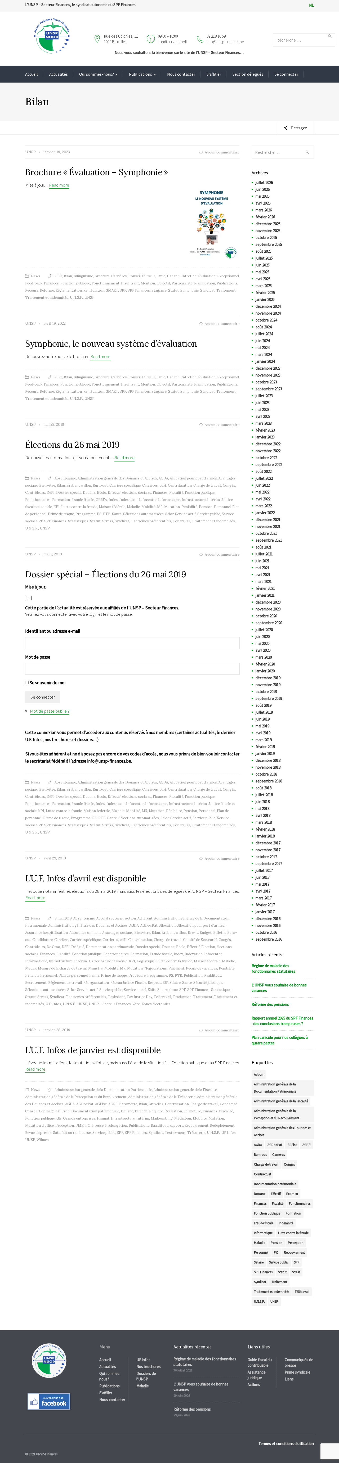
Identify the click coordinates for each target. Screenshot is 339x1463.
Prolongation (116, 1125)
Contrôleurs (35, 492)
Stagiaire (159, 290)
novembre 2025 (268, 230)
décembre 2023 (268, 368)
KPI (56, 507)
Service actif (185, 514)
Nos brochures (148, 1366)
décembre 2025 (268, 223)
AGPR (113, 1104)
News (35, 276)
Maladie (133, 507)
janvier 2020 (265, 670)
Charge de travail (207, 485)
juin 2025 (263, 265)
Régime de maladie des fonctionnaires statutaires (273, 968)
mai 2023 (262, 409)
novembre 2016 (268, 925)
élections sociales (136, 492)
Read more (59, 185)
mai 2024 (262, 347)
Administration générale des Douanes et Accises (117, 478)
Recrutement (36, 982)
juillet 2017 (264, 870)
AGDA (163, 478)
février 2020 (265, 664)
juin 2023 (263, 402)
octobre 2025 (266, 237)
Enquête (156, 1111)
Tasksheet (116, 997)
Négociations (155, 968)
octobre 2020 (266, 615)
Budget (206, 932)
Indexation (128, 499)
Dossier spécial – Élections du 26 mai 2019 (105, 574)
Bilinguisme (83, 276)
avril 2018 (263, 815)
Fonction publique (75, 283)
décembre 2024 (268, 306)
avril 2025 (263, 278)
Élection (208, 947)
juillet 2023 (264, 395)
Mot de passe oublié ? (49, 711)
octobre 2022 (266, 457)
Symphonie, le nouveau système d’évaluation (111, 343)
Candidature (42, 939)
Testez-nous (175, 1132)
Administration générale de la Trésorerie (161, 1097)
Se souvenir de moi (47, 683)
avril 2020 (263, 650)
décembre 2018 (268, 760)
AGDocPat (149, 925)
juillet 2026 (264, 182)
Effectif (114, 492)
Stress (107, 521)
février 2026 (265, 216)
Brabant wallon (78, 485)
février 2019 (265, 746)
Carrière (61, 939)
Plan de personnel (73, 975)
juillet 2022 (264, 478)
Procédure (137, 975)
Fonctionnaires (38, 499)
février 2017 (265, 904)
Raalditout (212, 975)
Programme (85, 514)
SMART (112, 290)
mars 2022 (264, 505)
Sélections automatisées (143, 514)
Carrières (119, 276)
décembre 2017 (268, 842)
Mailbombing (162, 1118)
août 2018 (263, 787)
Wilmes (43, 1140)
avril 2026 (263, 203)
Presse (98, 1125)
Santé (117, 514)
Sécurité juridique (207, 982)
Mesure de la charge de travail (62, 968)
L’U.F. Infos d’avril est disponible (85, 878)
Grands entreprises (79, 1118)
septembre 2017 (269, 863)
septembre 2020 (269, 622)
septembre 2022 (269, 464)
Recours (31, 290)
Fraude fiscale (83, 499)
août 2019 (263, 705)
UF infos (143, 1359)
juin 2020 (263, 636)
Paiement (176, 968)
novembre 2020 (268, 609)
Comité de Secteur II (200, 939)
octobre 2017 (266, 856)
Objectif (163, 283)
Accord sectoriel (109, 918)
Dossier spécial (68, 492)
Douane (89, 492)
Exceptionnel (228, 276)
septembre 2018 (269, 780)
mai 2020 (262, 643)
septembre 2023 (269, 388)
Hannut (103, 1118)
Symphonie (189, 290)
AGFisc (101, 1104)
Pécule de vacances (201, 968)
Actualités (58, 74)
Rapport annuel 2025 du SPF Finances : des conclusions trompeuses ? (282, 1021)
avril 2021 (263, 574)
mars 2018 (264, 822)
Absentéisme (65, 478)
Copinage (47, 1111)
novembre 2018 (268, 767)
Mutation (172, 507)
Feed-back (33, 283)
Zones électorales (156, 1004)
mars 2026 (264, 209)
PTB (106, 514)
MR (160, 507)
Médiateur (182, 1118)
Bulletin (219, 932)
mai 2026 (262, 196)
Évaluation (207, 276)
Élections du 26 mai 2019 (72, 444)
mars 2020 (264, 657)
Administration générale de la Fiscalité (185, 1090)
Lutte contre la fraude (79, 507)
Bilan (68, 276)
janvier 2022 (265, 512)
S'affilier (105, 1392)
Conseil (134, 276)
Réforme (47, 290)
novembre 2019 (268, 684)
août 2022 (263, 471)
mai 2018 (262, 808)
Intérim (213, 499)
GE (58, 1118)
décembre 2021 (268, 519)
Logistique (146, 961)
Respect (154, 982)
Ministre (95, 968)
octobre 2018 (266, 774)
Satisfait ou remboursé (72, 1132)
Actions (254, 1384)
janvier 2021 (265, 595)
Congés (229, 485)
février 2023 (265, 430)
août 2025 (263, 251)
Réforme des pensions (270, 1004)
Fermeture (192, 1111)
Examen (292, 1194)
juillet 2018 (264, 794)
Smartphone (167, 990)
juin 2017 (263, 877)
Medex (30, 968)
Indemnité (286, 1223)
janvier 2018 (265, 836)
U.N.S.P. (76, 297)
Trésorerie (196, 1132)
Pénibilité (189, 507)
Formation (61, 499)
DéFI (51, 492)
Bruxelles (156, 1104)
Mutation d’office (39, 1125)
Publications (140, 74)
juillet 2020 (264, 629)
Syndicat (207, 290)
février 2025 (265, 292)
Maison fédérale (112, 507)
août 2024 (263, 326)
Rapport (176, 1125)
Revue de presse (38, 1132)
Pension (205, 507)
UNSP (89, 297)
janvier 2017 (265, 911)
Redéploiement (222, 1125)
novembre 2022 (268, 450)
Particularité (182, 283)
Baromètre (128, 1104)
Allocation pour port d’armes (193, 478)
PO (88, 1125)
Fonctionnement (105, 283)
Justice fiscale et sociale (107, 961)
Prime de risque (61, 514)
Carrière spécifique (125, 485)
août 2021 (263, 547)
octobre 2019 (266, 691)
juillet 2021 (264, 553)
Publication (193, 975)
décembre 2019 (268, 677)
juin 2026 (263, 189)
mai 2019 (262, 725)
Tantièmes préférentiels (151, 521)
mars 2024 (264, 354)
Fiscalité (176, 492)
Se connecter (286, 74)
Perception (64, 1125)
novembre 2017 (268, 849)
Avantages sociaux (117, 932)
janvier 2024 (265, 361)
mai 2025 (262, 271)
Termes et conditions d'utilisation (286, 1443)
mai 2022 (262, 492)
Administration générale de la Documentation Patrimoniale (103, 1090)
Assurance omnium (85, 932)
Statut (173, 290)
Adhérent (145, 918)
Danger (173, 276)
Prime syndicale (297, 1372)
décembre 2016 (268, 918)
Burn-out (100, 485)
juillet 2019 (264, 712)
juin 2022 (263, 485)
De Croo (53, 947)
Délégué (77, 947)
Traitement (226, 290)
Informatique (169, 499)
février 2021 (265, 588)
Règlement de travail (65, 982)
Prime (94, 975)
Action (130, 918)
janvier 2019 (265, 753)
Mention (148, 283)
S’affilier (214, 74)
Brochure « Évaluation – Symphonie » (96, 172)
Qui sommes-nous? (96, 74)
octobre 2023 (266, 381)
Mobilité (148, 507)
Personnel (222, 507)
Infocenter (148, 499)
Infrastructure (194, 499)
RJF (165, 982)
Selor (169, 514)
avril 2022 (263, 498)
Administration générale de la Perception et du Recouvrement (76, 1097)
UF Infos (228, 1132)
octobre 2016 (266, 932)
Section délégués (248, 74)
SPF (123, 290)
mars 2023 (264, 423)
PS (99, 514)
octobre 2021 (266, 533)
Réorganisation (96, 982)
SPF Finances (139, 290)
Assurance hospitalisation (46, 932)
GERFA (101, 499)
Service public (208, 514)
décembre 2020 (268, 602)
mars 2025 (264, 285)
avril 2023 (263, 416)
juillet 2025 (264, 258)
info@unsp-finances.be (225, 41)
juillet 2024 (264, 333)
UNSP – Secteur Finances (110, 1004)
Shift (152, 990)
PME (79, 1125)
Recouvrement (196, 1125)
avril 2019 (263, 732)
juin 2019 (263, 719)
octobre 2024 (266, 320)
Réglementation (69, 290)
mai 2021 (262, 567)
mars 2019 (264, 739)
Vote (136, 1004)
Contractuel (262, 1174)
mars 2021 (264, 581)
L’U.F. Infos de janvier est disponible (93, 1050)
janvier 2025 (265, 299)
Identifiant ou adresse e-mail (52, 631)
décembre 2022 (268, 443)
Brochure (102, 276)
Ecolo (101, 492)
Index (113, 499)
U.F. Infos (53, 1004)
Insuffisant (130, 283)
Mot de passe (37, 657)
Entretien (188, 276)
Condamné (229, 1104)
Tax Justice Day (139, 997)
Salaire (175, 982)
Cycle (161, 276)
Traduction (182, 997)
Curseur (148, 276)
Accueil (31, 74)
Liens (289, 1379)
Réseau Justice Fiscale (128, 982)
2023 (58, 276)
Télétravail (181, 521)
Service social (135, 990)
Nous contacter (181, 74)
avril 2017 (263, 891)
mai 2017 (262, 884)
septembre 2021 (269, 540)
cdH (162, 485)
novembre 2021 (268, 526)
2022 (58, 377)
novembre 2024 (268, 313)
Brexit (193, 932)
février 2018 (265, 829)
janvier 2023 (265, 437)
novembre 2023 (268, 375)
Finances (51, 283)
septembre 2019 (269, 698)
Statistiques (78, 521)
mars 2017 (264, 897)
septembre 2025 (269, 244)
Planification (204, 283)
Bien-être (47, 485)
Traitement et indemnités (46, 297)
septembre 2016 (269, 939)
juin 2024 (263, 340)
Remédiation (93, 290)
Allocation (167, 925)
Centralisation (180, 485)
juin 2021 (263, 560)
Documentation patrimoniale (110, 947)
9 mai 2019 (63, 918)
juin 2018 (263, 801)
